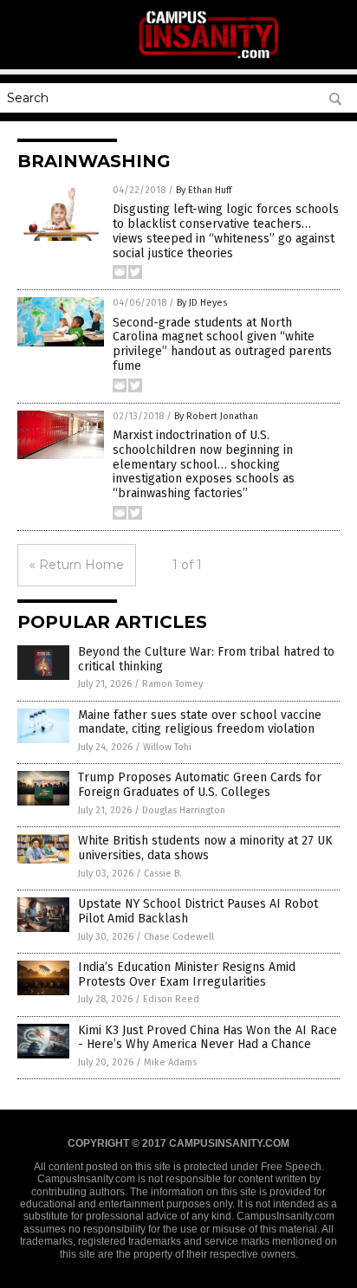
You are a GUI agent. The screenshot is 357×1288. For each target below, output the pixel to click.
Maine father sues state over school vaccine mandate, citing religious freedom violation (199, 722)
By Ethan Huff (203, 190)
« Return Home (76, 565)
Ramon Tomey (172, 683)
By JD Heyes (202, 302)
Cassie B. (163, 873)
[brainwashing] (209, 57)
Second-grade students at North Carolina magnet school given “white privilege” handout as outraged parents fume (222, 344)
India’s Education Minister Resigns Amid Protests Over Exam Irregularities (186, 974)
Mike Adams (170, 1062)
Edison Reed (171, 999)
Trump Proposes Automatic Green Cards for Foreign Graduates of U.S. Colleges (199, 784)
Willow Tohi (167, 747)
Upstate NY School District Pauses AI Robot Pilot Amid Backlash (198, 911)
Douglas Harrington (183, 810)
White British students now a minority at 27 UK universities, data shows (205, 848)
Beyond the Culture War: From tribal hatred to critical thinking (206, 659)
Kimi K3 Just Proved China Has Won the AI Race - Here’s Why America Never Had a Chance (207, 1037)
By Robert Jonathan (216, 416)
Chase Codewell (179, 936)
